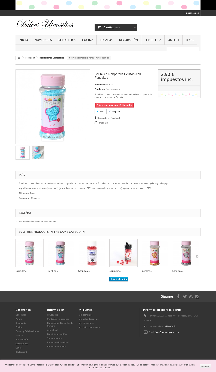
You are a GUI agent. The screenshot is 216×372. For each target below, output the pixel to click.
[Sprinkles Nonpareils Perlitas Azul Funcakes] (23, 153)
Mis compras (85, 315)
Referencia (100, 84)
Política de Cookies (56, 346)
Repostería (20, 323)
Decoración (128, 40)
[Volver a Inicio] (19, 58)
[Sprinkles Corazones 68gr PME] (92, 253)
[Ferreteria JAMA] (44, 24)
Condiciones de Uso (57, 334)
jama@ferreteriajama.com (167, 332)
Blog (190, 40)
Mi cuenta (86, 310)
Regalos (106, 40)
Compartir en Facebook (108, 118)
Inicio (23, 40)
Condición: (100, 89)
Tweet (102, 111)
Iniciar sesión (192, 13)
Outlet (173, 40)
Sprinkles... (21, 271)
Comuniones (21, 344)
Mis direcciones (86, 323)
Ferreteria (153, 40)
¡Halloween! (21, 352)
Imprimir (103, 123)
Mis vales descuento (89, 319)
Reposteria (67, 40)
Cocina (87, 40)
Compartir (115, 111)
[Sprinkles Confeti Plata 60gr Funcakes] (186, 253)
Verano (18, 319)
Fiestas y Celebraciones (27, 331)
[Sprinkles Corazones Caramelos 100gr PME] (123, 253)
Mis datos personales (89, 327)
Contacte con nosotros (58, 319)
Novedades (43, 40)
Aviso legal (52, 330)
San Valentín (21, 339)
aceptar (205, 366)
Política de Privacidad (58, 342)
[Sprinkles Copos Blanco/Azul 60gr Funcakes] (29, 253)
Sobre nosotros (54, 338)
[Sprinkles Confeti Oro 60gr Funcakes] (155, 253)
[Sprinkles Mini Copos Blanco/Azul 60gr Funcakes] (61, 253)
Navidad (19, 335)
